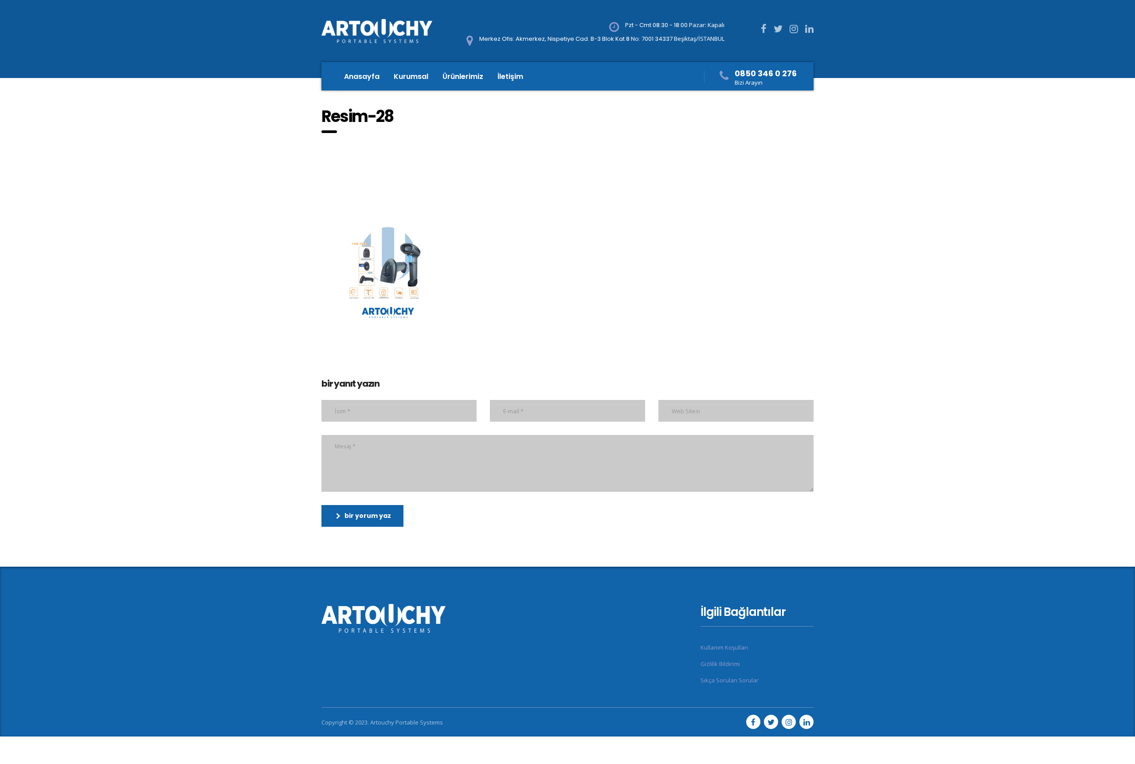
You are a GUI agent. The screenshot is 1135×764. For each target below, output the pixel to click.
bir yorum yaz (367, 515)
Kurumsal (411, 76)
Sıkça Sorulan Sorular (730, 680)
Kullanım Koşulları (724, 647)
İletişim (510, 76)
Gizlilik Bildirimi (720, 664)
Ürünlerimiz (462, 76)
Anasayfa (362, 76)
